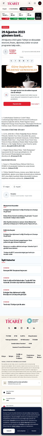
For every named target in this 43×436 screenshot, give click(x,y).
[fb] (27, 328)
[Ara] (29, 3)
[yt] (15, 328)
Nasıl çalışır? (35, 104)
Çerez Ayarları (21, 431)
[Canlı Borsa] (39, 3)
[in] (34, 328)
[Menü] (4, 3)
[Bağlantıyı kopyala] (32, 61)
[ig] (21, 328)
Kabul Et (9, 431)
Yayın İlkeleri (39, 356)
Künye (4, 356)
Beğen (8, 187)
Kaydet (18, 187)
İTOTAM (8, 336)
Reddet (34, 431)
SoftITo (22, 336)
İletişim (11, 356)
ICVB (30, 343)
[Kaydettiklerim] (35, 3)
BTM (15, 336)
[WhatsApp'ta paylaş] (19, 61)
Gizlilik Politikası (16, 426)
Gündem (5, 27)
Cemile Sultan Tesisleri (18, 343)
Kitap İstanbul (32, 336)
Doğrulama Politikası (30, 356)
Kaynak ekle (17, 104)
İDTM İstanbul (25, 339)
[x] (9, 328)
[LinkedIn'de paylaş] (23, 61)
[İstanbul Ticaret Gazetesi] (14, 3)
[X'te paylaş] (11, 61)
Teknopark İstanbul (11, 339)
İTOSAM (35, 339)
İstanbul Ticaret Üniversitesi (21, 347)
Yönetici (13, 194)
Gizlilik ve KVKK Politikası (19, 356)
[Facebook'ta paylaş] (15, 61)
